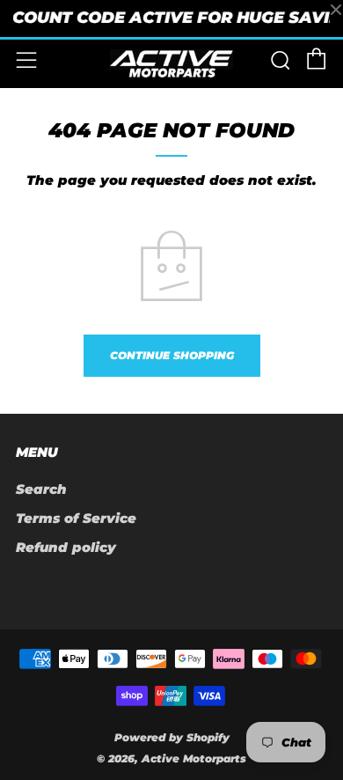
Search (41, 489)
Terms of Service (76, 518)
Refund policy (66, 547)
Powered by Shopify (172, 737)
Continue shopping (172, 355)
